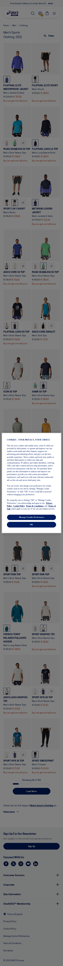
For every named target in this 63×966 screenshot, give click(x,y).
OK (31, 525)
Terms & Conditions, (35, 506)
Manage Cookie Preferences (31, 517)
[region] (31, 483)
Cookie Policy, (19, 506)
